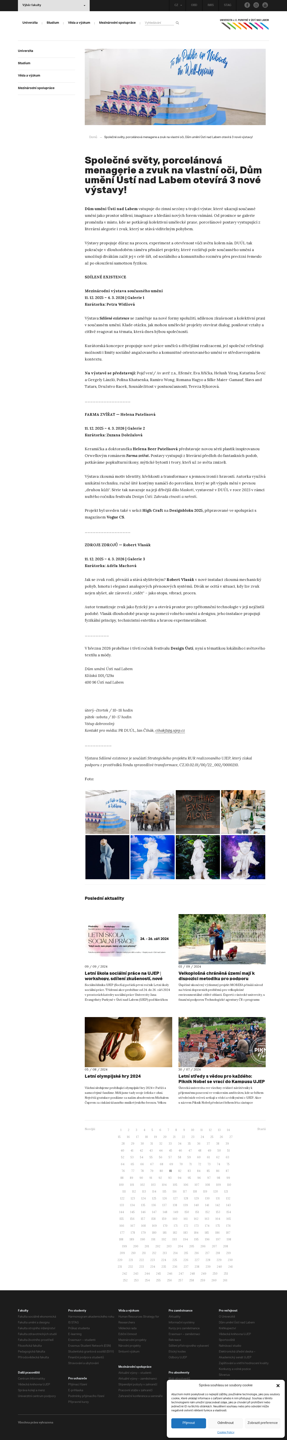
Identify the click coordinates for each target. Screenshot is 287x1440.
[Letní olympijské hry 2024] (128, 1042)
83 (189, 1171)
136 (154, 1205)
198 (229, 1239)
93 (170, 1178)
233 (141, 1267)
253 (136, 1280)
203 (169, 1246)
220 (119, 1260)
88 (122, 1178)
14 (228, 1130)
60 (199, 1157)
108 (207, 1185)
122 (122, 1198)
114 (154, 1191)
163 (207, 1219)
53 (132, 1157)
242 (124, 1274)
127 (175, 1198)
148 (165, 1212)
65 (132, 1164)
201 (147, 1246)
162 (196, 1219)
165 (228, 1219)
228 (208, 1260)
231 (120, 1267)
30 (142, 1144)
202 (157, 1246)
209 (122, 1253)
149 (176, 1212)
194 (185, 1239)
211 (144, 1253)
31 (151, 1144)
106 (186, 1185)
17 (137, 1137)
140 (196, 1205)
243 (135, 1274)
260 (214, 1280)
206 (203, 1246)
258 (191, 1280)
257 (180, 1280)
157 (143, 1219)
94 (179, 1178)
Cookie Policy (225, 1432)
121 (226, 1191)
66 (142, 1164)
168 (143, 1226)
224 (163, 1260)
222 (141, 1260)
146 (143, 1212)
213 (165, 1253)
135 (143, 1205)
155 (122, 1219)
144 (121, 1212)
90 (141, 1178)
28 (123, 1144)
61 (208, 1157)
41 (131, 1150)
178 (133, 1233)
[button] (278, 1385)
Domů (93, 137)
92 (160, 1178)
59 (189, 1157)
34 (179, 1144)
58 (179, 1157)
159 (164, 1219)
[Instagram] (256, 5)
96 (199, 1178)
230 (230, 1260)
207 (214, 1246)
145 (132, 1212)
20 (165, 1137)
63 (227, 1157)
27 (231, 1137)
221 (131, 1260)
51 (228, 1150)
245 (158, 1274)
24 (202, 1137)
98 (218, 1178)
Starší (261, 1129)
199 (124, 1246)
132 (228, 1198)
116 (175, 1191)
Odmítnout (225, 1423)
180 (154, 1233)
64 (122, 1164)
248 (192, 1274)
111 (124, 1191)
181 (165, 1233)
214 (175, 1253)
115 (164, 1191)
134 (132, 1205)
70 (181, 1164)
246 (169, 1274)
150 (187, 1212)
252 (125, 1280)
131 (218, 1198)
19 (155, 1137)
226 (185, 1260)
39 (227, 1144)
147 (154, 1212)
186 (217, 1233)
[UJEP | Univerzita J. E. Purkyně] (244, 26)
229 (219, 1260)
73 (209, 1164)
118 (195, 1191)
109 (218, 1185)
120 (215, 1191)
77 (132, 1171)
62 (218, 1157)
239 (208, 1267)
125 (154, 1198)
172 (186, 1226)
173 (196, 1226)
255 (158, 1280)
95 (189, 1178)
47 (190, 1150)
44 (161, 1150)
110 (229, 1185)
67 (152, 1164)
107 (197, 1185)
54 (141, 1157)
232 (130, 1267)
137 (164, 1205)
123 (133, 1198)
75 (228, 1164)
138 (175, 1205)
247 (181, 1274)
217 (207, 1253)
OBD (194, 6)
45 (170, 1150)
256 (169, 1280)
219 (228, 1253)
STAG (227, 6)
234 (152, 1267)
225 (174, 1260)
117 (185, 1191)
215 (186, 1253)
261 (225, 1280)
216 (196, 1253)
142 (217, 1205)
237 (186, 1267)
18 (146, 1137)
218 (218, 1253)
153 (218, 1212)
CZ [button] (176, 6)
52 (122, 1157)
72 (199, 1164)
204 (180, 1246)
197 (218, 1239)
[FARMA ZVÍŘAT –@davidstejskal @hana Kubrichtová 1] (243, 857)
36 (198, 1144)
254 (147, 1280)
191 (153, 1239)
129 (196, 1198)
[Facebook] (247, 5)
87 (227, 1171)
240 (219, 1267)
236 (174, 1267)
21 (174, 1137)
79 (151, 1171)
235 (163, 1267)
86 (218, 1171)
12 (210, 1130)
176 (228, 1226)
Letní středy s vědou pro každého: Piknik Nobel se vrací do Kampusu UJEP (221, 1078)
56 (160, 1157)
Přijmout (189, 1423)
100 (121, 1185)
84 (198, 1171)
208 (225, 1246)
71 (190, 1164)
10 (192, 1130)
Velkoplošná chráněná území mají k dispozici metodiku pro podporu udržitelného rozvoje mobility (216, 978)
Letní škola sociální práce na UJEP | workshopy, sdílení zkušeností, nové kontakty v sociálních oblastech (124, 978)
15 (119, 1137)
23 (192, 1137)
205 (191, 1246)
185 (207, 1233)
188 (121, 1239)
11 (201, 1130)
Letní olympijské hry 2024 (113, 1076)
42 (141, 1150)
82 (179, 1171)
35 (189, 1144)
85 (208, 1171)
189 (132, 1239)
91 (150, 1178)
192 (164, 1239)
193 (174, 1239)
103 (153, 1185)
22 (183, 1137)
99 (228, 1178)
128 (186, 1198)
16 (128, 1137)
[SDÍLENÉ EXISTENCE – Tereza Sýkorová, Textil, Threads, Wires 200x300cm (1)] (198, 812)
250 (215, 1274)
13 (219, 1130)
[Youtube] (265, 5)
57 (170, 1157)
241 (230, 1267)
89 (131, 1178)
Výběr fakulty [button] (31, 6)
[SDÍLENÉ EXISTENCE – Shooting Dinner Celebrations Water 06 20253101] (243, 812)
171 (176, 1226)
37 (208, 1144)
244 (147, 1274)
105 (175, 1185)
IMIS (211, 6)
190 (142, 1239)
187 (228, 1233)
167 (132, 1226)
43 (151, 1150)
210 (133, 1253)
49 (209, 1150)
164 (217, 1219)
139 (185, 1205)
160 (175, 1219)
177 (122, 1233)
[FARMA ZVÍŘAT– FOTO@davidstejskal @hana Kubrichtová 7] (152, 857)
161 (186, 1219)
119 (205, 1191)
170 (165, 1226)
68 (161, 1164)
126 (165, 1198)
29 (132, 1144)
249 (203, 1274)
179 (143, 1233)
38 (217, 1144)
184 (196, 1233)
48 (199, 1150)
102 (142, 1185)
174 (207, 1226)
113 (144, 1191)
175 (218, 1226)
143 (228, 1205)
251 (226, 1274)
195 (196, 1239)
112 (134, 1191)
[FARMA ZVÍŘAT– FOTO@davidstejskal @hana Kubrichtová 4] (198, 857)
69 (171, 1164)
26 (221, 1137)
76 (123, 1171)
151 (197, 1212)
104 (164, 1185)
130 (207, 1198)
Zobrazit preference (263, 1423)
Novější (90, 1129)
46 (180, 1150)
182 (175, 1233)
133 (122, 1205)
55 (151, 1157)
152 (207, 1212)
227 (197, 1260)
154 (228, 1212)
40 (122, 1150)
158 (153, 1219)
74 (218, 1164)
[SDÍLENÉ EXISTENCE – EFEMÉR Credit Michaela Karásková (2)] (107, 857)
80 (161, 1171)
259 (202, 1280)
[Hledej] (178, 22)
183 (185, 1233)
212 (154, 1253)
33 (170, 1144)
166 (122, 1226)
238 (197, 1267)
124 (143, 1198)
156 (132, 1219)
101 (132, 1185)
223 (152, 1260)
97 (209, 1178)
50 (219, 1150)
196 (207, 1239)
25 (211, 1137)
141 (207, 1205)
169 (154, 1226)
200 (135, 1246)
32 (160, 1144)
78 (142, 1171)
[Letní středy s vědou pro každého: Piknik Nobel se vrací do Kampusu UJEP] (222, 1042)
